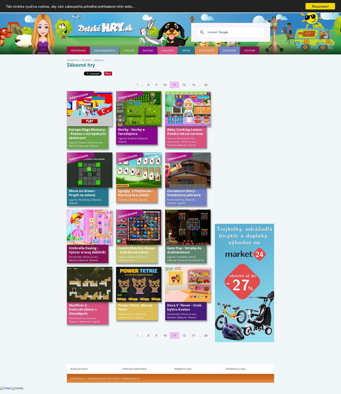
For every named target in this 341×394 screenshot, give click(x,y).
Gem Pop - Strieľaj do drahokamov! (184, 250)
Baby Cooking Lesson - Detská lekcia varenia (185, 131)
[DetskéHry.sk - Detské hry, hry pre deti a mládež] (106, 29)
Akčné (186, 50)
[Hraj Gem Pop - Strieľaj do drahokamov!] (188, 227)
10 (165, 85)
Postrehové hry (175, 199)
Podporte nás (182, 369)
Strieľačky (182, 257)
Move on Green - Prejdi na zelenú (82, 193)
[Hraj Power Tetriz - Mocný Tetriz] (138, 284)
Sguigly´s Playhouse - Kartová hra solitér (135, 193)
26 (205, 85)
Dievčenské (78, 50)
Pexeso (82, 142)
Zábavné (83, 146)
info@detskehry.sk (130, 378)
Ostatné (249, 50)
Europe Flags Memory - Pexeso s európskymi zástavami (87, 133)
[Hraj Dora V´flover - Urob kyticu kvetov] (188, 284)
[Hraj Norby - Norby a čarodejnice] (138, 108)
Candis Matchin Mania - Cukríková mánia (136, 250)
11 (174, 85)
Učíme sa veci (95, 142)
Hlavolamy (84, 199)
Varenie (171, 138)
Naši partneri (79, 369)
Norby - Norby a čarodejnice (131, 131)
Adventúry (85, 321)
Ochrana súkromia (135, 369)
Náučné (148, 50)
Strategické (207, 50)
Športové (229, 50)
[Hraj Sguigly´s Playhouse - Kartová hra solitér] (138, 170)
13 (193, 85)
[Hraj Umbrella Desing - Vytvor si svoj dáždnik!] (89, 227)
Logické (129, 50)
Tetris (131, 317)
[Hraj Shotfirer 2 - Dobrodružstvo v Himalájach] (89, 284)
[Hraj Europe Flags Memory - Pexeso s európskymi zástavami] (89, 108)
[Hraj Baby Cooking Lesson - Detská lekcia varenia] (188, 108)
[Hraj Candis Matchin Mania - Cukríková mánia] (138, 227)
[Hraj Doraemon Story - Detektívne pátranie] (188, 170)
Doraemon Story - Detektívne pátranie (184, 193)
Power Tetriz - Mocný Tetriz (135, 307)
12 (183, 85)
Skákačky (167, 50)
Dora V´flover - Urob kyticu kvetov (184, 307)
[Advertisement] (139, 350)
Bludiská (132, 138)
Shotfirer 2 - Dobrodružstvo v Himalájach (83, 309)
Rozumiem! (320, 6)
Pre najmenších (104, 50)
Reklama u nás (235, 369)
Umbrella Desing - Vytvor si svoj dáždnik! (87, 250)
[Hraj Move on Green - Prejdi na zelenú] (89, 170)
